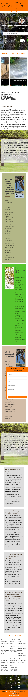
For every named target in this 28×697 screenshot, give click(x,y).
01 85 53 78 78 (11, 682)
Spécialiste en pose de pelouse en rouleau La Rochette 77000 (5, 660)
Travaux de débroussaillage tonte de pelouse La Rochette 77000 (13, 661)
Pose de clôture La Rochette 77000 (13, 641)
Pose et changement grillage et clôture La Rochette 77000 (5, 643)
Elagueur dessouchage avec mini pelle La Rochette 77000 (22, 653)
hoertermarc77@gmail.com (14, 691)
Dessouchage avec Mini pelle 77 (23, 5)
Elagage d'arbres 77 (3, 5)
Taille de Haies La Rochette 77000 (14, 651)
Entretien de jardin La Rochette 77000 (21, 641)
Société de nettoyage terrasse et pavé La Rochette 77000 (22, 661)
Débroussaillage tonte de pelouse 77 (9, 5)
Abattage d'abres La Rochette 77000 (14, 647)
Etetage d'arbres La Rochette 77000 (5, 652)
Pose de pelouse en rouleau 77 (17, 5)
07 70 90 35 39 (19, 682)
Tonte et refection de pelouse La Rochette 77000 (22, 647)
